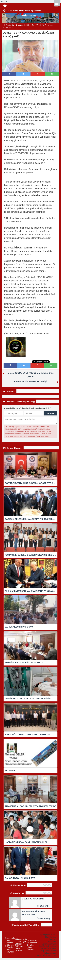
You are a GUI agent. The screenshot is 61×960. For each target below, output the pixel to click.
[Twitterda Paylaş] (23, 74)
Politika (27, 25)
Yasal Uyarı (21, 941)
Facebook (32, 943)
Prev (45, 885)
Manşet (21, 25)
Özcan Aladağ (43, 918)
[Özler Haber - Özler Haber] (5, 5)
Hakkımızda (21, 939)
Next (49, 885)
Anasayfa (11, 938)
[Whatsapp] (52, 74)
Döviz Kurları (19, 949)
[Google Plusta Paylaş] (38, 74)
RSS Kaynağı (10, 950)
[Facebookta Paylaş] (9, 74)
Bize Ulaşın (31, 948)
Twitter (31, 945)
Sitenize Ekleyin (10, 946)
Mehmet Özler (43, 906)
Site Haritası (10, 941)
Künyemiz (32, 940)
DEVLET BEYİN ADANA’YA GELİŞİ (30, 381)
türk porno (4, 1)
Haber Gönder (19, 945)
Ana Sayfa (10, 25)
